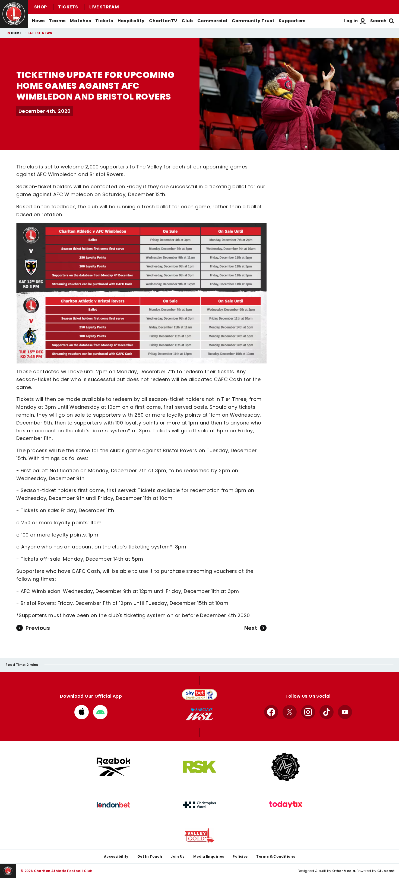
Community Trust (253, 21)
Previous (38, 628)
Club (187, 21)
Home (16, 33)
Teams (57, 21)
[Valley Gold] (199, 835)
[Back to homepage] (14, 14)
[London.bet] (113, 805)
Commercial (212, 21)
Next (250, 628)
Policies (240, 856)
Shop (40, 7)
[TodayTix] (285, 804)
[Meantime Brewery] (285, 767)
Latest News (39, 33)
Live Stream (104, 7)
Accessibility (116, 856)
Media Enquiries (208, 856)
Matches (80, 21)
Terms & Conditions (275, 856)
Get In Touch (149, 856)
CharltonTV (163, 21)
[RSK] (199, 767)
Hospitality (131, 21)
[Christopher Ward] (199, 805)
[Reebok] (113, 767)
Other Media (343, 871)
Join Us (178, 856)
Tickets (68, 7)
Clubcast (386, 871)
